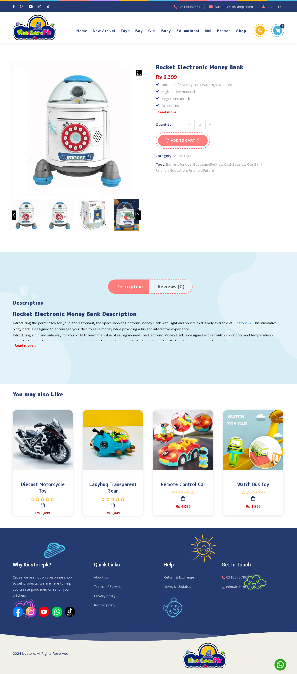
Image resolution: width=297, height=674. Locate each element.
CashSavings (234, 164)
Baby (166, 31)
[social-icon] (18, 611)
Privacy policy (105, 595)
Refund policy (104, 605)
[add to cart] (43, 506)
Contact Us (276, 6)
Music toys (182, 155)
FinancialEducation (171, 170)
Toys (125, 31)
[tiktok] (48, 6)
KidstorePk (242, 323)
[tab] (129, 286)
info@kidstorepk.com (243, 586)
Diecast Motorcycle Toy (43, 487)
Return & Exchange (179, 577)
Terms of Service (107, 586)
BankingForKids (178, 164)
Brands (224, 31)
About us (101, 577)
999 (208, 31)
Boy (139, 31)
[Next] (138, 215)
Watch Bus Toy (253, 484)
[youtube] (31, 6)
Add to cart (183, 140)
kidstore (28, 653)
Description (129, 286)
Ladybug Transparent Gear (113, 487)
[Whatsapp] (280, 664)
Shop (241, 31)
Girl (152, 31)
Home (81, 31)
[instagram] (21, 6)
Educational (187, 31)
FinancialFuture (201, 170)
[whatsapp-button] (280, 665)
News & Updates (177, 586)
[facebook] (14, 6)
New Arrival (104, 31)
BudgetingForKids (207, 164)
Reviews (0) (171, 286)
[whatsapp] (39, 6)
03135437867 (190, 6)
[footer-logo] (204, 655)
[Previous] (14, 215)
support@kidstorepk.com (234, 6)
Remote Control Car (183, 484)
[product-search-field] (260, 30)
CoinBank (254, 164)
